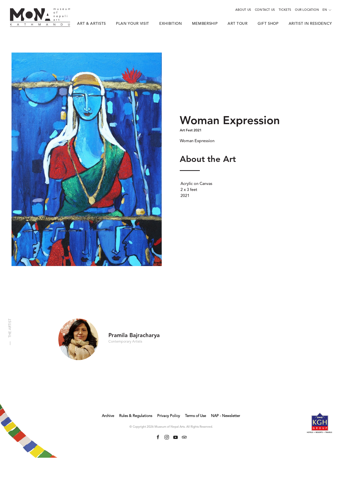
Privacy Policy (168, 416)
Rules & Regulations (135, 416)
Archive (108, 416)
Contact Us (265, 10)
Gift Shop (268, 24)
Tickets (285, 10)
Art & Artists (91, 24)
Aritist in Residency (310, 24)
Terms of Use (195, 416)
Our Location (307, 10)
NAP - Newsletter (225, 416)
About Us (243, 10)
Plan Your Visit (132, 24)
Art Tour (237, 24)
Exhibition (170, 24)
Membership (205, 24)
